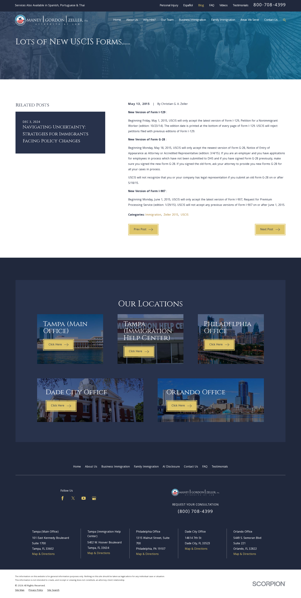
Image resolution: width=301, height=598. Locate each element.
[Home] (51, 20)
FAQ (211, 5)
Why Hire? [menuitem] (149, 20)
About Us (91, 467)
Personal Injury (169, 5)
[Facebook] (62, 498)
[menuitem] (19, 590)
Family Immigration (146, 467)
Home (77, 467)
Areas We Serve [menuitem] (249, 20)
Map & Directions (43, 554)
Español (188, 5)
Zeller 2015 (171, 215)
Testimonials (240, 5)
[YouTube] (84, 498)
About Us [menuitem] (132, 20)
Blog (201, 5)
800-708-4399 (269, 5)
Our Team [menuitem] (167, 20)
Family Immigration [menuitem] (223, 20)
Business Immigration (115, 467)
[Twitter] (73, 498)
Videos (223, 5)
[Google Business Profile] (94, 498)
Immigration (153, 215)
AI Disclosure (171, 467)
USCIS (184, 215)
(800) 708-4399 (195, 512)
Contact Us (191, 467)
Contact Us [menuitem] (270, 20)
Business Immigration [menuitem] (192, 20)
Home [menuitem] (117, 20)
